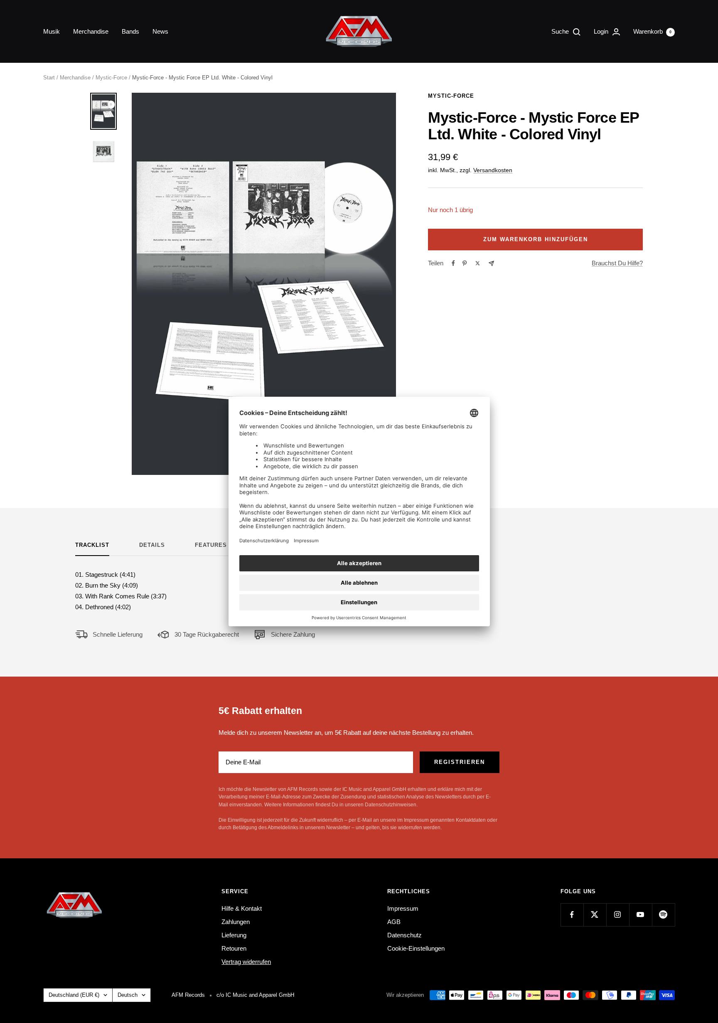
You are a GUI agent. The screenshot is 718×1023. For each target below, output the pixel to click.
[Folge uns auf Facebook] (572, 914)
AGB (394, 921)
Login (602, 31)
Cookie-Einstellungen (416, 948)
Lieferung (233, 935)
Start (49, 77)
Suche (560, 31)
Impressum (402, 908)
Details (152, 545)
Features (211, 545)
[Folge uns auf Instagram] (617, 914)
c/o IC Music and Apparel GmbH (255, 995)
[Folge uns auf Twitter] (594, 914)
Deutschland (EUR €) (74, 995)
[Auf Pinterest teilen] (464, 263)
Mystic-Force (111, 77)
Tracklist (92, 545)
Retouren (233, 948)
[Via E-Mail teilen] (491, 263)
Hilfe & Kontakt (241, 908)
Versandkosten (492, 170)
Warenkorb (652, 31)
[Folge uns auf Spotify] (663, 914)
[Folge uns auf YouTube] (640, 914)
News (160, 31)
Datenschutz (404, 935)
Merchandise (90, 31)
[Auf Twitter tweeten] (477, 263)
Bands (130, 31)
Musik (51, 31)
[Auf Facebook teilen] (453, 263)
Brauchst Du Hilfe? (617, 263)
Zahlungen (235, 921)
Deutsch (128, 995)
